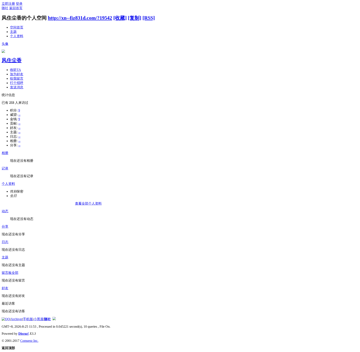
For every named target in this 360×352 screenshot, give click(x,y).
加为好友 (16, 74)
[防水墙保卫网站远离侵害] (54, 319)
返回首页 (15, 8)
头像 (5, 44)
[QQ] (6, 319)
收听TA (15, 70)
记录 (5, 168)
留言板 (7, 272)
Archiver (16, 319)
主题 (13, 31)
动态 (5, 211)
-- (19, 114)
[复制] (134, 18)
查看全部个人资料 (88, 203)
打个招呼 (16, 83)
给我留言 (16, 78)
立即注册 (8, 3)
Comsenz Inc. (29, 340)
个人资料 (16, 36)
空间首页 (16, 27)
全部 (15, 272)
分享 (5, 226)
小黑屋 (39, 319)
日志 (5, 242)
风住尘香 (12, 60)
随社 (5, 8)
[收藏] (120, 18)
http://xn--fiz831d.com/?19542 (80, 18)
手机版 (28, 319)
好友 (5, 288)
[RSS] (148, 18)
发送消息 (16, 87)
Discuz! (23, 333)
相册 (5, 153)
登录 (19, 3)
